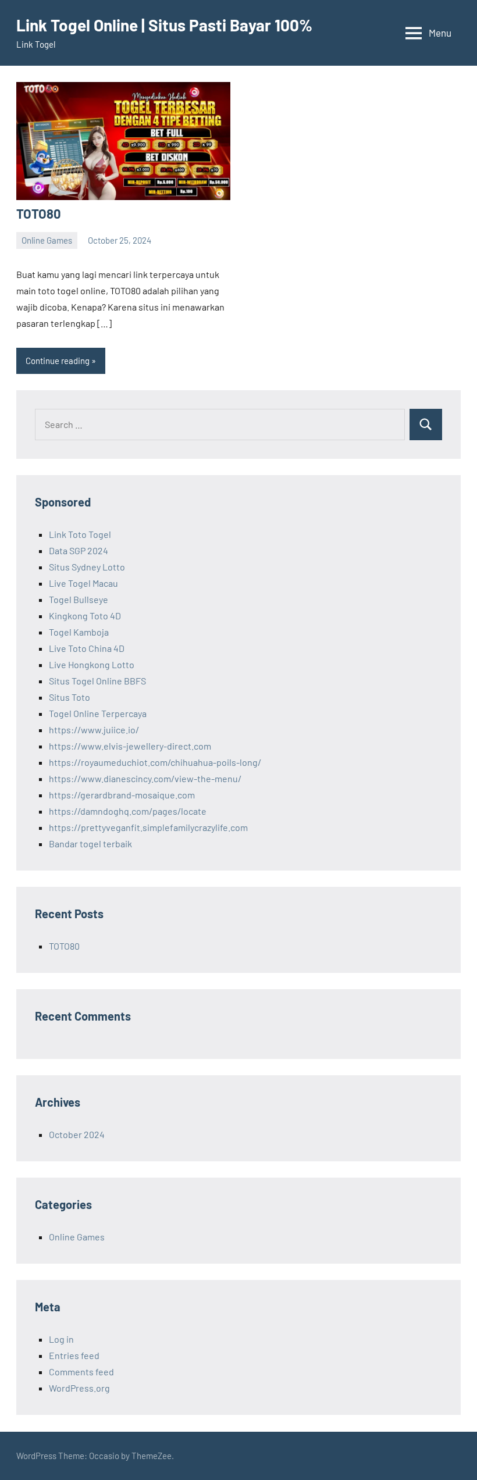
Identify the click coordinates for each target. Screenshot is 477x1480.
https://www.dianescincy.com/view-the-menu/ (145, 778)
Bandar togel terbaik (90, 843)
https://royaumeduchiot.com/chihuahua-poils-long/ (155, 762)
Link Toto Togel (80, 534)
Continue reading (58, 360)
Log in (61, 1339)
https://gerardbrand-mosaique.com (122, 794)
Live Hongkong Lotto (91, 664)
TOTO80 (38, 213)
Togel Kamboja (79, 631)
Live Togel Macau (83, 583)
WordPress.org (79, 1387)
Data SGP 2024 (78, 550)
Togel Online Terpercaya (98, 713)
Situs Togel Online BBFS (97, 680)
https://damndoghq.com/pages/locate (128, 810)
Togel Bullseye (78, 599)
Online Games (47, 240)
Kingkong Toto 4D (85, 615)
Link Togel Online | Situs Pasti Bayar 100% (164, 25)
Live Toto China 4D (86, 648)
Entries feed (74, 1355)
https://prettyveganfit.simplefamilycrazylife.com (148, 827)
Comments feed (81, 1371)
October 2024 (77, 1134)
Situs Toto (69, 696)
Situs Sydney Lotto (87, 566)
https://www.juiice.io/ (94, 729)
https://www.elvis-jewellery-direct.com (130, 745)
